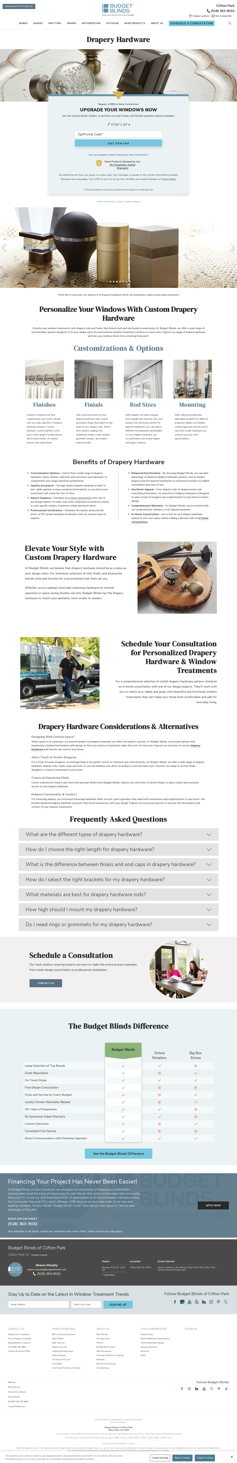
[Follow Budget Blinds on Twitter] (225, 1301)
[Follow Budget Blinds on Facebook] (175, 1301)
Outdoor (112, 23)
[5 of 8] (120, 281)
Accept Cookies (205, 1457)
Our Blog (191, 1329)
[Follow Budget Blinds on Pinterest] (218, 1301)
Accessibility (14, 1396)
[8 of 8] (130, 281)
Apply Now (213, 1205)
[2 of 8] (110, 281)
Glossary (145, 1351)
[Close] (231, 1456)
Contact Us (46, 983)
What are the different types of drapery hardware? (84, 834)
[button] (199, 16)
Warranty (100, 1359)
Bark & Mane (58, 1338)
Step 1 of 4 (120, 124)
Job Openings (102, 1368)
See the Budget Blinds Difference (118, 1153)
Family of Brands (63, 1329)
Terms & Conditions (17, 1392)
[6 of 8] (123, 281)
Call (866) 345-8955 (17, 1347)
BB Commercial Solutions (64, 1334)
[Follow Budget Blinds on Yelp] (196, 1301)
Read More (110, 1275)
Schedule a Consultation (191, 23)
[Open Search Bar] (230, 23)
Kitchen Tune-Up (59, 1347)
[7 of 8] (126, 281)
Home (99, 201)
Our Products (109, 201)
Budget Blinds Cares (105, 1347)
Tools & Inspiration (154, 1329)
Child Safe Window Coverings (110, 1355)
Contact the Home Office (19, 1351)
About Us (157, 23)
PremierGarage (58, 1355)
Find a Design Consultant (19, 1338)
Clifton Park (225, 6)
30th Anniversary (104, 1351)
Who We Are (102, 1334)
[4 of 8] (117, 281)
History (99, 1342)
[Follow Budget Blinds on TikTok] (226, 1389)
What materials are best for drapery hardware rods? (86, 894)
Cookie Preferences (16, 1406)
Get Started (118, 143)
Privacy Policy (169, 179)
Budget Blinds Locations (19, 1342)
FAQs (143, 1355)
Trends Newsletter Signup (152, 1342)
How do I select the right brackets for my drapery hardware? (95, 879)
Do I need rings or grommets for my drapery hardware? (89, 924)
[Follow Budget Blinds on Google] (182, 1301)
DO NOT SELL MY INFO (18, 1401)
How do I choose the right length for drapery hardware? (90, 849)
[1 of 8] (107, 281)
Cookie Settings (160, 1457)
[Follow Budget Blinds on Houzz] (204, 1301)
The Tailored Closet (61, 1359)
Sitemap (11, 1382)
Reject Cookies (182, 1457)
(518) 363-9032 (222, 11)
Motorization (91, 23)
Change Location (39, 1255)
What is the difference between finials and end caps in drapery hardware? (111, 864)
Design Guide (147, 1334)
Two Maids (57, 1363)
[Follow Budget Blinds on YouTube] (189, 1301)
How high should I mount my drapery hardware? (81, 909)
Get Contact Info (224, 16)
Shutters (54, 23)
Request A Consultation (19, 1334)
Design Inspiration (149, 1347)
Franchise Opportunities (19, 6)
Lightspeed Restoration (63, 1351)
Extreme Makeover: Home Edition (155, 1338)
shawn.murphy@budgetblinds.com (46, 1269)
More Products (134, 23)
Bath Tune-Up (58, 1342)
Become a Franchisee (105, 1363)
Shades (38, 23)
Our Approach (102, 1338)
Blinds (23, 23)
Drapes (71, 23)
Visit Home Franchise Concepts (66, 1368)
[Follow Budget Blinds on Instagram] (211, 1301)
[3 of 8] (113, 281)
